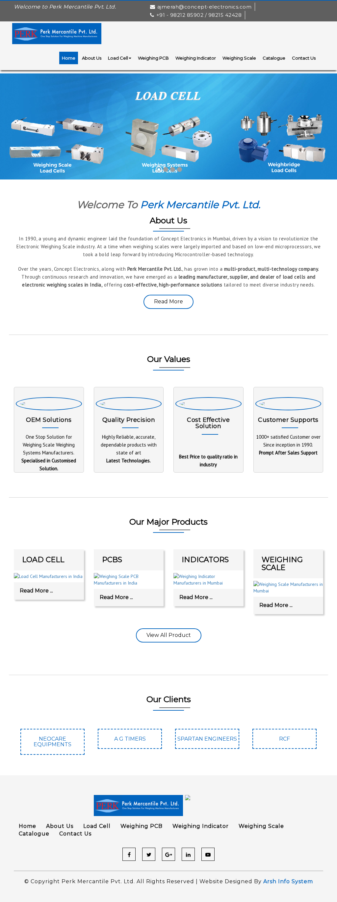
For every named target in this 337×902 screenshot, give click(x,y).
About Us (91, 58)
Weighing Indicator (195, 58)
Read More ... (36, 591)
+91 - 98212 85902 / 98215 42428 (199, 15)
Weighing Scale (239, 58)
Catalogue (274, 58)
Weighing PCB (153, 58)
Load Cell (118, 58)
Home (68, 58)
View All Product (168, 635)
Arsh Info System (288, 881)
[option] (52, 745)
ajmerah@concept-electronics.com (204, 7)
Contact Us (304, 58)
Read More (168, 301)
